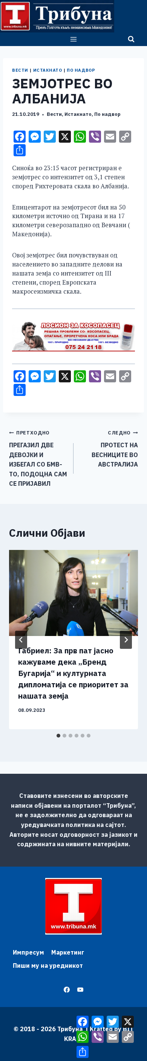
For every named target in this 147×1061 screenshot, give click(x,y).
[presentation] (73, 593)
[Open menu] (74, 39)
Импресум (28, 952)
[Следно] (126, 640)
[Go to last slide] (21, 640)
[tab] (58, 736)
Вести (20, 70)
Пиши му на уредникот (48, 965)
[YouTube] (80, 990)
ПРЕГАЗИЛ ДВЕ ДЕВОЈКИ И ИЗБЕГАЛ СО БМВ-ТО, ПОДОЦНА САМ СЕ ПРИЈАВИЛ (38, 458)
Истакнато (47, 70)
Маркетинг (67, 952)
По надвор (81, 70)
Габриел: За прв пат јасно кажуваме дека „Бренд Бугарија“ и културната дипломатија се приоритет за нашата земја (73, 673)
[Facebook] (67, 990)
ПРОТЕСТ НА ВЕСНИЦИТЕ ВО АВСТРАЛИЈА (115, 449)
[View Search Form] (131, 39)
